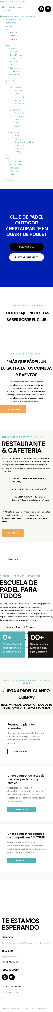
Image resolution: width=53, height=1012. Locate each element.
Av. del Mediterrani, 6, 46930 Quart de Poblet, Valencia (26, 943)
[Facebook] (41, 9)
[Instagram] (48, 9)
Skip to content (7, 1)
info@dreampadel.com (12, 956)
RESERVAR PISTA (20, 751)
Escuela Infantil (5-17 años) (20, 627)
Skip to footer (21, 1)
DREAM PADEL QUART (11, 1008)
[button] (26, 627)
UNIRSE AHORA (22, 809)
